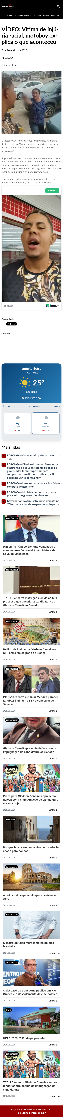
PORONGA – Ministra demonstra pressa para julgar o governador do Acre (31, 494)
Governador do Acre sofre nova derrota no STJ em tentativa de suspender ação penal (33, 502)
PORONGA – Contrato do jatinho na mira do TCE (34, 457)
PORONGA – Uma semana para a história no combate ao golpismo (34, 485)
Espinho (37, 15)
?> (10, 530)
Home (9, 15)
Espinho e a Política (23, 15)
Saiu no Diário (49, 15)
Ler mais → (54, 560)
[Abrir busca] (58, 6)
